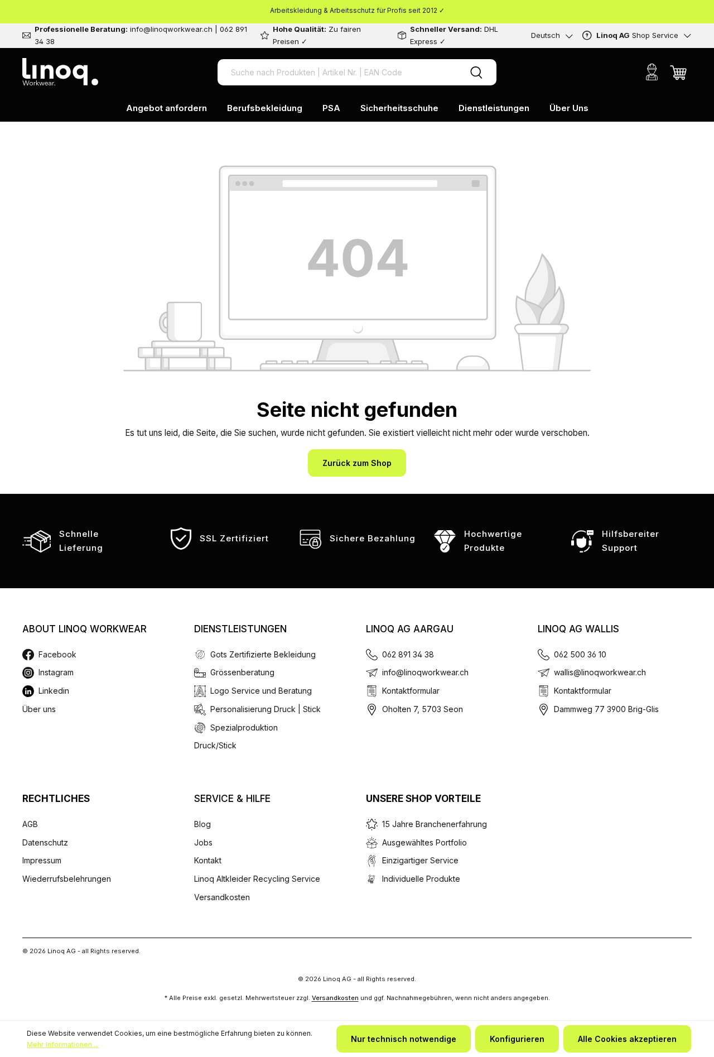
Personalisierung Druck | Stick (265, 709)
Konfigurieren (517, 1039)
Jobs (203, 842)
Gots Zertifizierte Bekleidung (263, 654)
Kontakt (207, 860)
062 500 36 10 (580, 654)
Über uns (39, 709)
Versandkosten (222, 897)
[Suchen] (476, 72)
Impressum (41, 860)
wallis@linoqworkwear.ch (600, 672)
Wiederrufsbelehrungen (66, 878)
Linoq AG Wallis (578, 629)
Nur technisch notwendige (403, 1039)
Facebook (57, 654)
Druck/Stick (215, 745)
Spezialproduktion (244, 727)
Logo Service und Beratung (261, 690)
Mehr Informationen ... (63, 1044)
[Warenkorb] (678, 72)
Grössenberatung (242, 672)
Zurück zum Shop (357, 463)
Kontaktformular (411, 690)
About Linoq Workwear (84, 629)
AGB (30, 824)
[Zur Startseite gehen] (60, 72)
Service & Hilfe (232, 798)
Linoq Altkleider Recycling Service (257, 878)
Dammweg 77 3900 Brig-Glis (606, 709)
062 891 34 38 (408, 654)
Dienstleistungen (240, 629)
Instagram (56, 672)
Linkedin (53, 690)
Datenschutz (45, 842)
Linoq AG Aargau (410, 629)
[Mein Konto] (651, 72)
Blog (202, 824)
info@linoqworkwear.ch (425, 672)
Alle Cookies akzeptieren (627, 1039)
